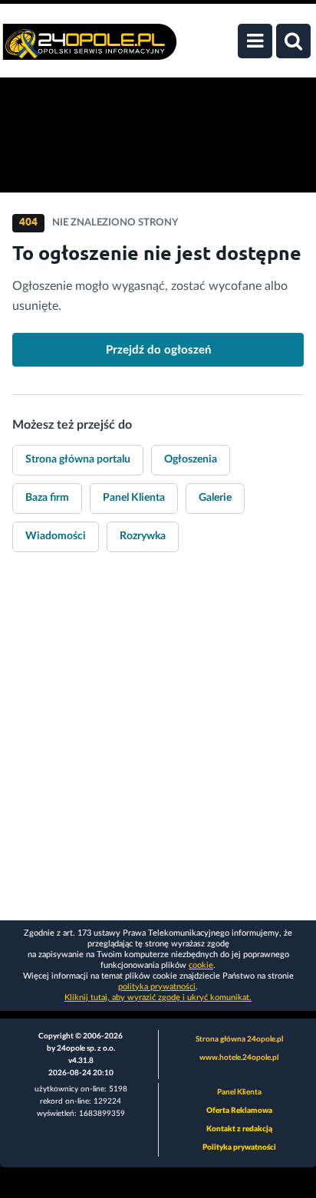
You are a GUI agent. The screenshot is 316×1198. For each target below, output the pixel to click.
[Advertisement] (158, 747)
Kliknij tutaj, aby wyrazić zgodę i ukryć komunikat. (158, 997)
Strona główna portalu (77, 459)
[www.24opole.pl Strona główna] (90, 50)
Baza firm (47, 497)
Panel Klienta (134, 497)
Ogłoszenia (190, 459)
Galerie (215, 497)
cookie (201, 965)
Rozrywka (143, 536)
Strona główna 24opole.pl (239, 1039)
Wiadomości (55, 536)
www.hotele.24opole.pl (238, 1057)
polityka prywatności (157, 986)
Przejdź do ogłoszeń (158, 350)
